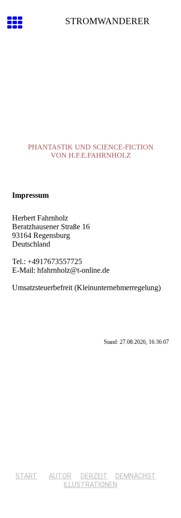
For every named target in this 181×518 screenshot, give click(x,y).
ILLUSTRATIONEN (90, 484)
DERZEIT (94, 476)
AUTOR (60, 476)
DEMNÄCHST (135, 476)
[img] (90, 90)
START (26, 476)
